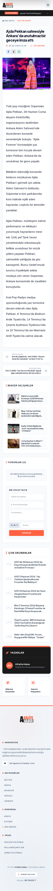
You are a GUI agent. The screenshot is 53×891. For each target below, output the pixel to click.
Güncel (8, 796)
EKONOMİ (9, 790)
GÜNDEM (8, 801)
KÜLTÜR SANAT (24, 21)
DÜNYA (7, 785)
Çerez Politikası (13, 853)
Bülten (8, 780)
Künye (7, 816)
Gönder (26, 533)
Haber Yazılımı (28, 874)
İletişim (8, 822)
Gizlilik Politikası (13, 842)
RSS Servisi (10, 827)
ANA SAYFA (9, 21)
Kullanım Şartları (14, 847)
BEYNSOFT (30, 880)
